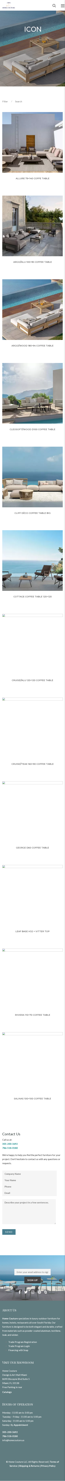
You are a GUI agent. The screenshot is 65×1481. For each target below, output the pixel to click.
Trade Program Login (19, 1346)
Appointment (21, 1425)
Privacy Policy (48, 1465)
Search (18, 101)
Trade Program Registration (22, 1342)
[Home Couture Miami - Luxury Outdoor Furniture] (8, 5)
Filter (5, 101)
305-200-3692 (10, 1432)
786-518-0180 (10, 1436)
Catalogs (7, 1392)
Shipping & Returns (29, 1465)
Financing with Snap (18, 1350)
